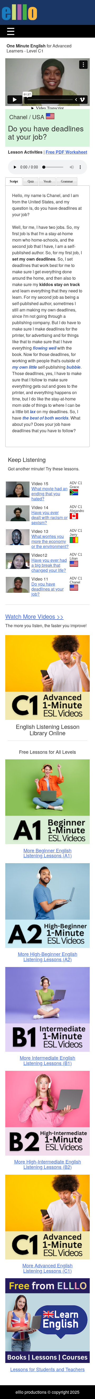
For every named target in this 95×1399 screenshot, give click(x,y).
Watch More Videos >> (34, 616)
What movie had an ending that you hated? (49, 493)
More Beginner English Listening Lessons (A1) (47, 853)
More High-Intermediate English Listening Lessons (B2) (47, 1164)
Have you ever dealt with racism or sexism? (49, 517)
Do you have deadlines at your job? (47, 589)
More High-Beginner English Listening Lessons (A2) (47, 956)
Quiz (31, 181)
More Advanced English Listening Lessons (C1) (47, 1268)
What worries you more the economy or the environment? (50, 541)
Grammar (67, 181)
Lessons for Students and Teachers (47, 1369)
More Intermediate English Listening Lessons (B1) (47, 1060)
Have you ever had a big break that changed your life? (49, 565)
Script (14, 181)
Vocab (47, 181)
